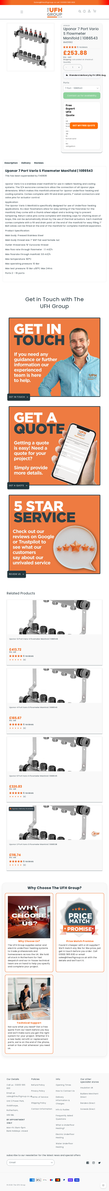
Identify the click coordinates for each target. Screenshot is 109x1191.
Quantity (67, 62)
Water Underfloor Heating (64, 1145)
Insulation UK (86, 1087)
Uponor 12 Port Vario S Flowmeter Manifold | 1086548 (33, 639)
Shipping (67, 59)
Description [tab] (11, 162)
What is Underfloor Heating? (65, 1127)
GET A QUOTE (16, 485)
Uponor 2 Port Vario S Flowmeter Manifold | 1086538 (33, 844)
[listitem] (29, 932)
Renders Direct (87, 1103)
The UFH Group (19, 1185)
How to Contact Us (65, 1091)
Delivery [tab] (26, 162)
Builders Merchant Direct (89, 1095)
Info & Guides (62, 1109)
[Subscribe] (51, 1162)
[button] (21, 12)
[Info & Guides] (85, 12)
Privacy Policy (38, 1091)
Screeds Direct (87, 1109)
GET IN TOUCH (17, 396)
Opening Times (63, 1085)
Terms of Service (39, 1097)
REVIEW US (15, 574)
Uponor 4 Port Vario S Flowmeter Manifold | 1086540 (33, 707)
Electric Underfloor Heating (65, 1136)
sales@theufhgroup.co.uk (19, 1096)
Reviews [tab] (38, 162)
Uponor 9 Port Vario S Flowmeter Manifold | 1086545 (33, 776)
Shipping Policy (38, 1103)
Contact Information (41, 1109)
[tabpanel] (54, 224)
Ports (66, 82)
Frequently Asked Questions (64, 1117)
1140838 (42, 175)
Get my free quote (84, 125)
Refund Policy (38, 1085)
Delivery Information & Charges (63, 1100)
